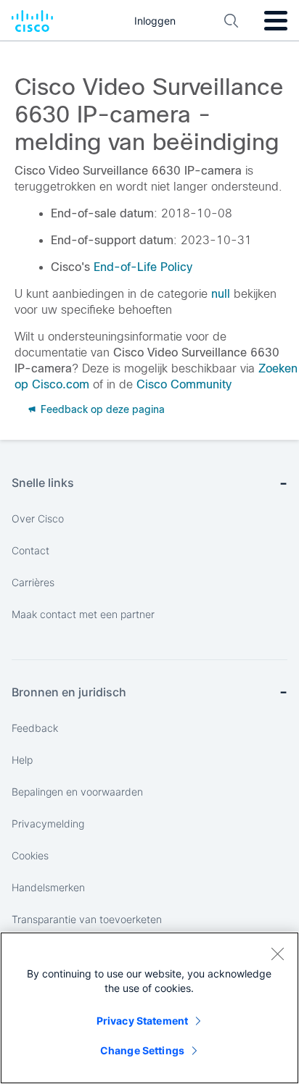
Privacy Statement (142, 1020)
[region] (149, 1008)
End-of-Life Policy (143, 267)
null (220, 294)
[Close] (277, 953)
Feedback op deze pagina (101, 409)
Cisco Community (184, 384)
